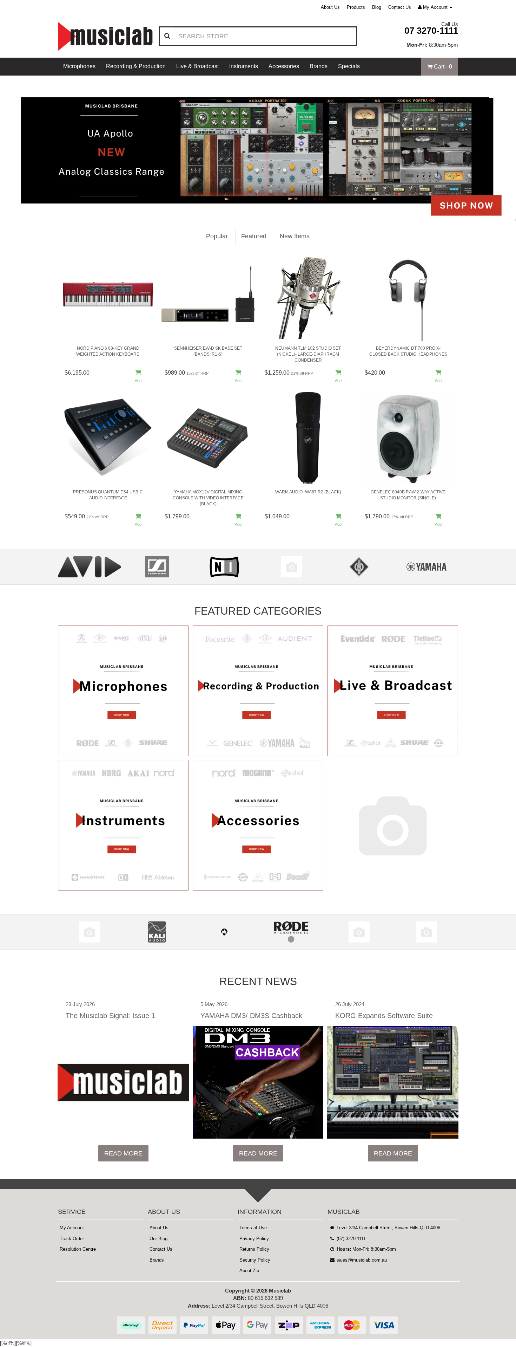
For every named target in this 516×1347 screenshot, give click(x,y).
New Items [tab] (295, 236)
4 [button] (273, 210)
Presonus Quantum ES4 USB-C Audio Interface (108, 495)
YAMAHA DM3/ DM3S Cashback (251, 1015)
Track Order (72, 1238)
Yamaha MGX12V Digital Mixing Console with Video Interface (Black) (208, 498)
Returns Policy (254, 1249)
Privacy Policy (254, 1238)
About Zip (249, 1270)
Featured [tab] (253, 236)
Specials (349, 66)
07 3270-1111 (431, 30)
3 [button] (263, 210)
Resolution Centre (78, 1249)
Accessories (284, 66)
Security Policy (254, 1260)
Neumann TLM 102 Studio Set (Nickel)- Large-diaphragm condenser (308, 354)
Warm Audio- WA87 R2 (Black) (308, 492)
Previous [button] (5, 147)
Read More (123, 1153)
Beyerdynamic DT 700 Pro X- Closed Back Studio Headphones (408, 351)
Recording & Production (136, 66)
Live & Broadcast (197, 66)
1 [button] (242, 210)
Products (356, 7)
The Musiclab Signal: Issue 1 (110, 1015)
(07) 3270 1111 (350, 1238)
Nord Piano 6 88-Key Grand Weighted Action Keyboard (108, 351)
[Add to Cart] (138, 377)
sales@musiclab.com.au (361, 1260)
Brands (319, 66)
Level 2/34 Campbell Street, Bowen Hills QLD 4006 (387, 1227)
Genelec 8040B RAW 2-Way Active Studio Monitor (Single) (408, 495)
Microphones (79, 66)
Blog (376, 7)
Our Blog (158, 1238)
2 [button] (252, 210)
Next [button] (505, 147)
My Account (72, 1227)
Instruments (243, 66)
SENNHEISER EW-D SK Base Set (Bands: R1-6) (208, 351)
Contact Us (399, 7)
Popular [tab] (217, 236)
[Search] (167, 36)
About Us (330, 7)
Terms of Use (253, 1227)
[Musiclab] (105, 36)
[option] (258, 148)
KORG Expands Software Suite (384, 1015)
